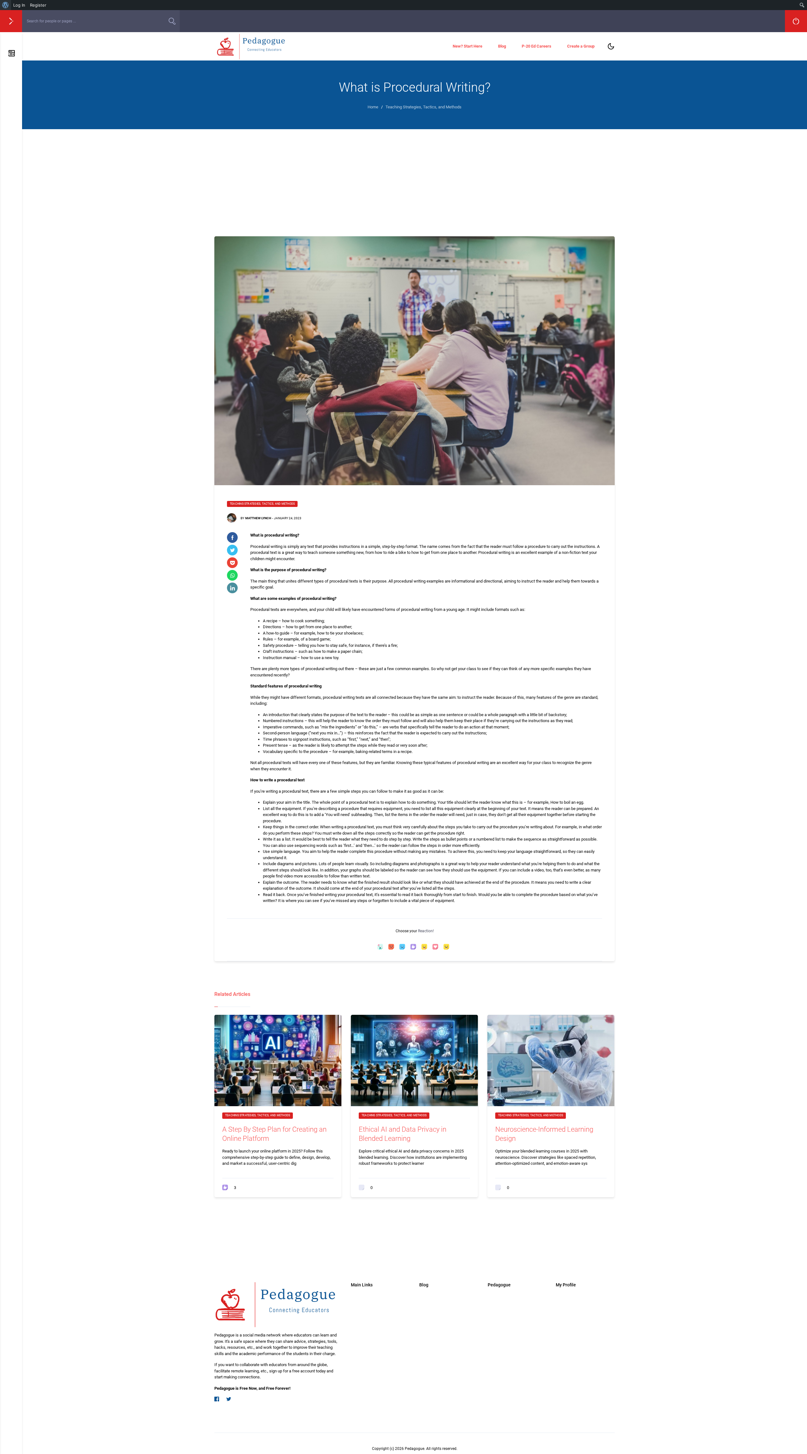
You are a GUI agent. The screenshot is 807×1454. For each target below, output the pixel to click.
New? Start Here (467, 46)
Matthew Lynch (258, 518)
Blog (502, 46)
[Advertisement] (414, 176)
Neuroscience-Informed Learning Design (544, 1133)
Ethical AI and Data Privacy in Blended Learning (402, 1133)
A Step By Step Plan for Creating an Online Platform (274, 1133)
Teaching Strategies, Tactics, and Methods (262, 503)
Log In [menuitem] (19, 5)
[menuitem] (5, 5)
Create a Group (581, 46)
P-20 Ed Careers (536, 46)
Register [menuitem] (38, 5)
